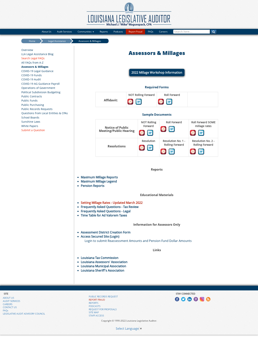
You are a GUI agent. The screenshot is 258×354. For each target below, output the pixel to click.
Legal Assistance (57, 41)
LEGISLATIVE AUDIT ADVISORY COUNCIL (24, 313)
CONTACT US (10, 307)
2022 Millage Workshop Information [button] (156, 72)
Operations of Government (38, 88)
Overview (27, 50)
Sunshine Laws (30, 121)
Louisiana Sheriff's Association (102, 270)
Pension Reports (92, 186)
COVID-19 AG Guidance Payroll (40, 83)
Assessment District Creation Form (106, 232)
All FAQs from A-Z (32, 62)
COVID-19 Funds (31, 75)
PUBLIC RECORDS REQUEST (103, 296)
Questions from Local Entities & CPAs (44, 113)
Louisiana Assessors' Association (104, 262)
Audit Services (64, 31)
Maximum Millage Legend (99, 181)
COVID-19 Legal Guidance (37, 71)
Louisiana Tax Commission (99, 258)
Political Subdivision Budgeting (40, 92)
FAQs (150, 31)
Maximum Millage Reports (99, 177)
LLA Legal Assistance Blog (37, 54)
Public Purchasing (32, 105)
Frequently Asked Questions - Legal (106, 211)
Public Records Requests (37, 109)
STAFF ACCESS (96, 315)
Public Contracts (31, 96)
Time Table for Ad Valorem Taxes (104, 215)
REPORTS (93, 303)
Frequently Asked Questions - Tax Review (109, 207)
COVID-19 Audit (31, 79)
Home (32, 41)
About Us (46, 31)
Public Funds (29, 100)
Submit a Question (33, 130)
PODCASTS (94, 306)
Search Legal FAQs (33, 58)
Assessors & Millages (90, 41)
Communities (85, 31)
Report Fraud (135, 31)
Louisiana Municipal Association (103, 266)
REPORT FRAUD (97, 299)
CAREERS (7, 304)
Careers (163, 31)
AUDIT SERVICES (11, 301)
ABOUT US (8, 297)
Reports (104, 31)
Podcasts (118, 31)
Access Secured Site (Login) (100, 236)
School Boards (30, 117)
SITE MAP (94, 312)
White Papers (29, 126)
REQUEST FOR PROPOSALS (103, 309)
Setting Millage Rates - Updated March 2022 (112, 203)
